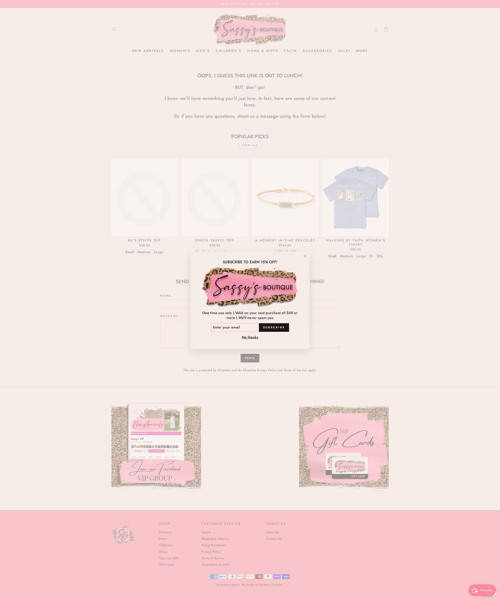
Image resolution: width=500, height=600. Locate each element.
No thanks (250, 337)
